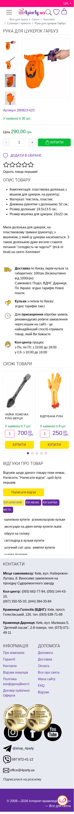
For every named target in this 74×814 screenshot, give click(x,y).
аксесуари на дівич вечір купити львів (32, 526)
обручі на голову (17, 533)
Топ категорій (12, 502)
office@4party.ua (21, 770)
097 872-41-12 (22, 759)
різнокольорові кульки (48, 519)
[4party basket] (64, 11)
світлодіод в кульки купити (24, 540)
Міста (7, 509)
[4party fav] (56, 12)
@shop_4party (23, 748)
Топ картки (49, 502)
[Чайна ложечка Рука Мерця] (19, 391)
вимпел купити (44, 547)
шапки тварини (15, 554)
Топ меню (32, 502)
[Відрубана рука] (54, 391)
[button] (28, 453)
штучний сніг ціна (17, 547)
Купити (19, 444)
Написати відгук (23, 492)
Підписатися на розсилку (22, 779)
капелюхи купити (17, 519)
